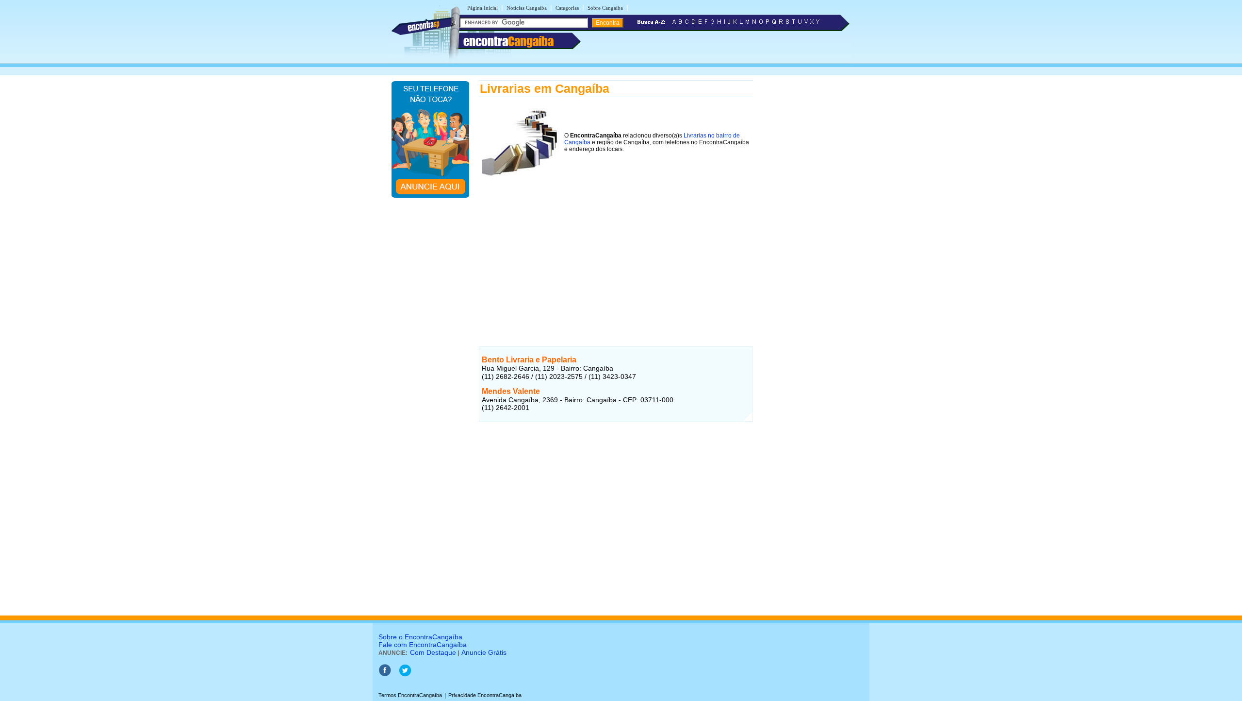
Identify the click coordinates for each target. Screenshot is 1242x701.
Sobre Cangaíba (605, 8)
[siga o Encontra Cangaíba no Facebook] (384, 674)
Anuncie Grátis (484, 652)
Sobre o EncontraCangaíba (420, 637)
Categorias (567, 8)
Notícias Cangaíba (527, 8)
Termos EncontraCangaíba (410, 695)
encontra (508, 41)
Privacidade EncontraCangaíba (485, 695)
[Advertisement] (616, 247)
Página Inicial (482, 8)
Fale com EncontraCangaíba (422, 645)
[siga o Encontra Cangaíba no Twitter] (404, 674)
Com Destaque (433, 652)
